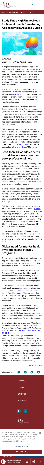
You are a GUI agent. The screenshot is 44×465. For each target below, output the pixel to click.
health (4, 119)
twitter (25, 372)
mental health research (27, 290)
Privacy (22, 387)
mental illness (21, 147)
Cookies (22, 400)
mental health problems (11, 99)
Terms (22, 381)
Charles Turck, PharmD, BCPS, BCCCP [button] (14, 462)
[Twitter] (25, 411)
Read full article (35, 365)
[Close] (40, 433)
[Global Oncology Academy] (8, 5)
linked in (32, 372)
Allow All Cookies (22, 452)
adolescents (18, 94)
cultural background (20, 144)
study (7, 89)
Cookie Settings (22, 446)
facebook (19, 372)
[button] (3, 462)
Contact (22, 394)
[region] (22, 442)
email (38, 372)
